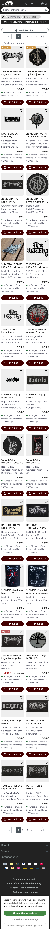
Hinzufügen (14, 102)
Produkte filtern (26, 30)
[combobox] (22, 9)
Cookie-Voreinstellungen (25, 892)
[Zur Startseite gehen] (9, 3)
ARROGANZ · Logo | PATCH (12, 722)
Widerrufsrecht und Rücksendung (24, 883)
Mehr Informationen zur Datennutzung (23, 906)
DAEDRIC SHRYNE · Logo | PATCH (11, 526)
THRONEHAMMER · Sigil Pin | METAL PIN (37, 73)
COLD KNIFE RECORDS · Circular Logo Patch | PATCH (12, 461)
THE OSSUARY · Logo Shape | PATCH (9, 330)
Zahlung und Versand (24, 879)
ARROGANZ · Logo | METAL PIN (37, 657)
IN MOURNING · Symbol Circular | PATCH (36, 200)
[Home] (3, 16)
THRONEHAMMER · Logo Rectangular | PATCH (12, 657)
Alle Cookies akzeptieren (25, 913)
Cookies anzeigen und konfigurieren (25, 925)
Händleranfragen (29, 887)
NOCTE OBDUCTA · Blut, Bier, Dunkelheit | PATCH (12, 135)
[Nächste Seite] (36, 36)
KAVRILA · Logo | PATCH (35, 396)
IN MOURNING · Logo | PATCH (10, 200)
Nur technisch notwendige (25, 919)
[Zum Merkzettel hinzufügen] (20, 48)
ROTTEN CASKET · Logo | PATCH (35, 722)
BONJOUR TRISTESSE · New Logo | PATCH (35, 526)
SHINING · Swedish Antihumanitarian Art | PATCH (37, 591)
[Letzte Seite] (41, 36)
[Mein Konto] (31, 4)
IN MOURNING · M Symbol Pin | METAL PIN (37, 135)
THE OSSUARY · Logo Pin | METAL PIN (36, 265)
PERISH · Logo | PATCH (35, 787)
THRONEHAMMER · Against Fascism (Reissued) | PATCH (37, 330)
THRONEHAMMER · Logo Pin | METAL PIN (12, 73)
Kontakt (14, 887)
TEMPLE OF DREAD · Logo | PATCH (12, 787)
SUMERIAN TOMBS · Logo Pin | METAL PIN (12, 265)
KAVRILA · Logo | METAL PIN (10, 396)
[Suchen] (46, 9)
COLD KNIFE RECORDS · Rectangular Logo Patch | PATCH (36, 461)
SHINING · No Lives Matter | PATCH (12, 591)
